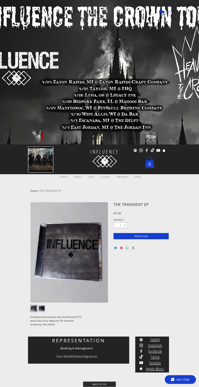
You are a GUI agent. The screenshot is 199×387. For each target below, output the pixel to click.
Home (33, 191)
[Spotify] (135, 150)
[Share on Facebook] (115, 248)
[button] (150, 162)
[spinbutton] (120, 225)
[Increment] (125, 225)
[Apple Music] (164, 150)
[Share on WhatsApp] (127, 248)
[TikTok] (152, 150)
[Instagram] (141, 150)
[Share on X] (133, 248)
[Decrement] (116, 225)
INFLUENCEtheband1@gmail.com (80, 356)
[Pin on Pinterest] (121, 248)
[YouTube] (158, 150)
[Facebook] (146, 150)
